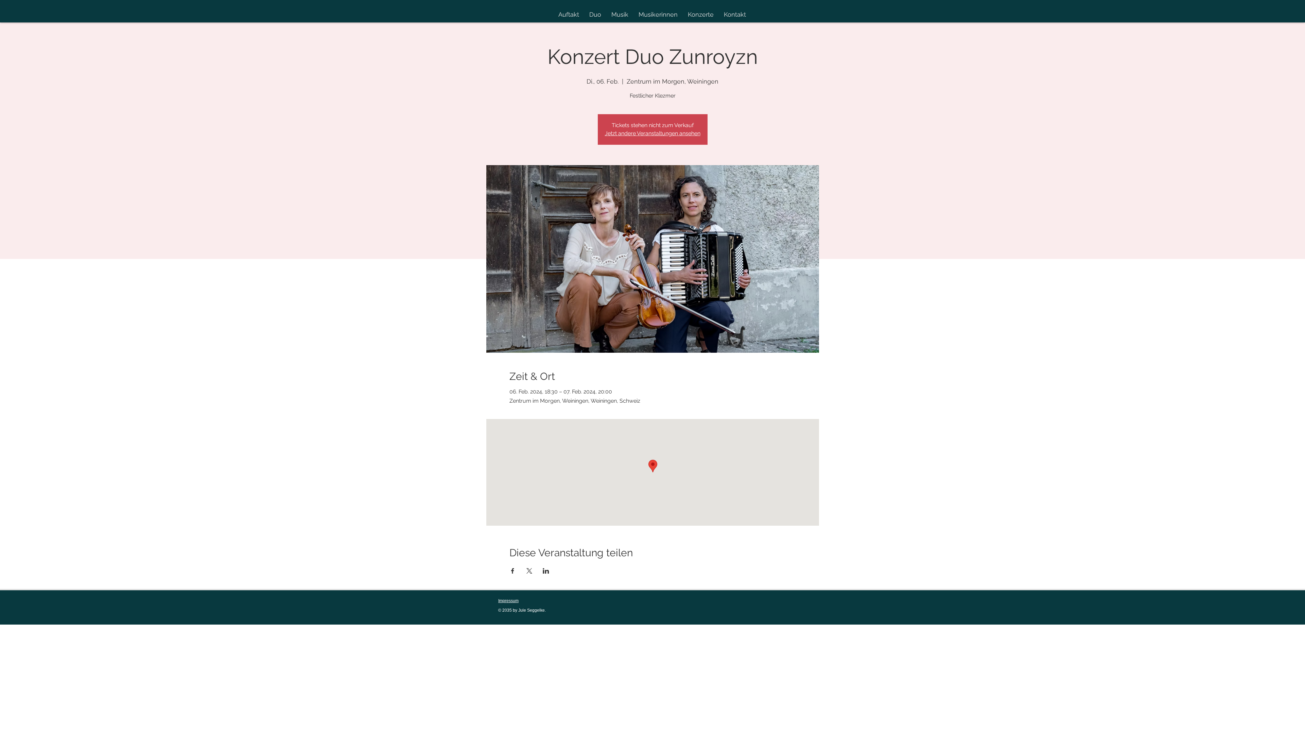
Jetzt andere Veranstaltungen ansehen (652, 133)
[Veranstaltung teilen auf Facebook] (512, 571)
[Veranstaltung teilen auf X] (529, 571)
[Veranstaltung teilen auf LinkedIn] (546, 571)
